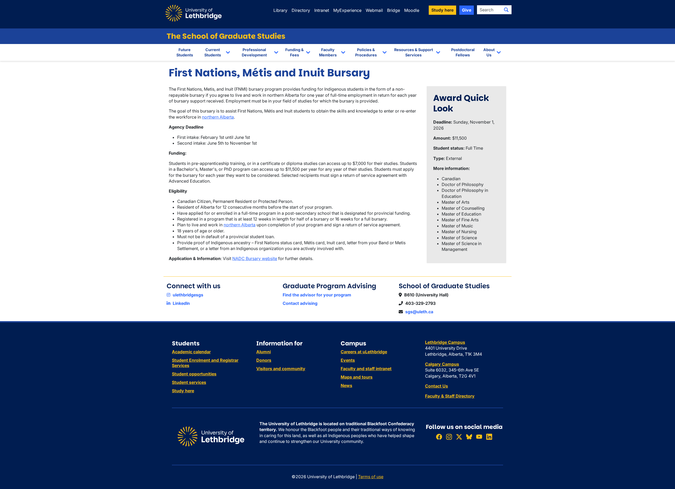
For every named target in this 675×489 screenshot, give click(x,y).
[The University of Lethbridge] (211, 436)
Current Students (212, 52)
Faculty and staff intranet (366, 368)
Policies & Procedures (366, 52)
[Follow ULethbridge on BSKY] (469, 436)
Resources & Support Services (413, 52)
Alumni (263, 351)
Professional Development (254, 52)
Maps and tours (357, 377)
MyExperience (347, 10)
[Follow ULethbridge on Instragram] (449, 436)
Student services (189, 382)
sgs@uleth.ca (419, 311)
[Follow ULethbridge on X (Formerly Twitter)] (459, 436)
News (346, 385)
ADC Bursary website (256, 258)
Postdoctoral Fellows (463, 52)
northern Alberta (218, 117)
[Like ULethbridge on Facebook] (439, 436)
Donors (263, 360)
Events (348, 360)
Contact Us (436, 386)
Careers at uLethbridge (364, 351)
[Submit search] (506, 9)
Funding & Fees (294, 52)
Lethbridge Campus (445, 342)
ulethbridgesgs (187, 294)
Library (280, 10)
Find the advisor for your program (317, 294)
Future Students (184, 52)
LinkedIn (181, 303)
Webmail (374, 10)
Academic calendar (191, 351)
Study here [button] (442, 10)
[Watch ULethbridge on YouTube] (479, 436)
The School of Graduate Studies (226, 36)
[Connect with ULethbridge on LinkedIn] (489, 436)
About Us (489, 52)
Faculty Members (328, 52)
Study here (183, 390)
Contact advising (300, 303)
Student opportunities (194, 373)
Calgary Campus (442, 364)
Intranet (321, 10)
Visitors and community (280, 368)
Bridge (393, 10)
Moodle (411, 10)
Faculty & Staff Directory (450, 396)
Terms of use (370, 476)
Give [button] (466, 10)
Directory (301, 10)
